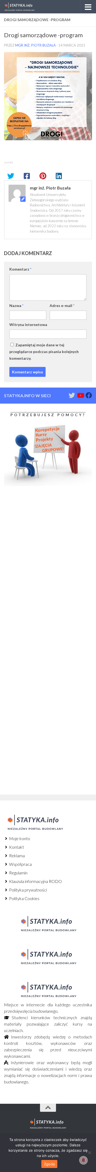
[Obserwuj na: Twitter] (72, 395)
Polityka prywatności (27, 889)
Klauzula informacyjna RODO (35, 881)
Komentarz (20, 269)
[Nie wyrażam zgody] (89, 1152)
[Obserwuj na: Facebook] (89, 395)
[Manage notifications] (83, 1160)
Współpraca (20, 864)
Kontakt (16, 846)
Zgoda (49, 1164)
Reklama (16, 855)
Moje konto (19, 838)
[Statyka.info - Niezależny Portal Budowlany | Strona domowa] (24, 6)
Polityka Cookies (23, 898)
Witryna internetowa (28, 324)
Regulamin (17, 872)
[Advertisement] (37, 534)
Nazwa (16, 305)
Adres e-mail (62, 305)
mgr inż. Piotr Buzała (35, 45)
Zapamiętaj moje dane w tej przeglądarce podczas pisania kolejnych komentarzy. (44, 352)
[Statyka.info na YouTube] (80, 395)
